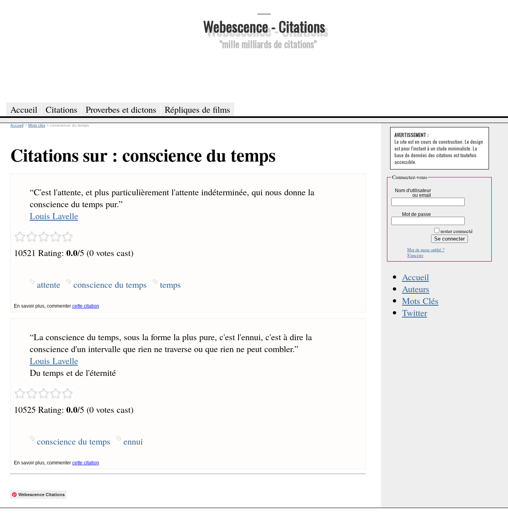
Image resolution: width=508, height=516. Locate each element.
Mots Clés (420, 300)
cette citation (85, 306)
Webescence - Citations (264, 26)
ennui (133, 441)
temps (170, 284)
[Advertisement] (263, 74)
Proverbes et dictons (121, 109)
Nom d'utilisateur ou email (413, 193)
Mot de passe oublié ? (425, 249)
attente (48, 284)
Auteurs (415, 289)
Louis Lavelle (54, 215)
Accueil (415, 277)
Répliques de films (197, 109)
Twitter (414, 312)
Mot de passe (416, 214)
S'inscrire (415, 255)
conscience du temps (110, 284)
